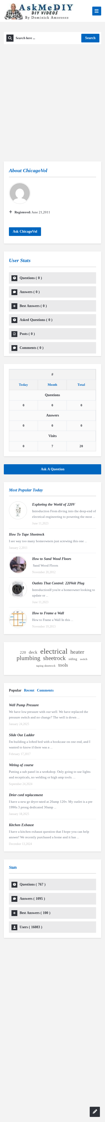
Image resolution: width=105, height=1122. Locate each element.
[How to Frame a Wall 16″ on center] (18, 619)
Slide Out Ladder (21, 735)
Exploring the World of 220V (53, 504)
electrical (54, 651)
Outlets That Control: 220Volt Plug (58, 583)
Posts (27, 334)
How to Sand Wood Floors (51, 559)
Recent (29, 690)
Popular (15, 690)
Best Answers (33, 306)
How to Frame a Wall (48, 613)
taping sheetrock (46, 665)
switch (83, 659)
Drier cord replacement (26, 795)
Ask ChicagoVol (25, 231)
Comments (32, 348)
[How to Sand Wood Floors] (18, 564)
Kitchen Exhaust (21, 825)
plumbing (28, 658)
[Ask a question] (95, 1112)
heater (77, 652)
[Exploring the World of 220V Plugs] (18, 510)
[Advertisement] (52, 99)
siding (73, 659)
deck (33, 652)
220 (23, 652)
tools (63, 665)
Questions (31, 278)
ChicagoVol (35, 170)
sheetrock (54, 658)
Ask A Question (52, 469)
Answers (30, 292)
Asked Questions (36, 320)
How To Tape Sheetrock (26, 534)
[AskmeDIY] (39, 11)
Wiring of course (21, 765)
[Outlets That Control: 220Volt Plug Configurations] (18, 589)
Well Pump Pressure (24, 705)
